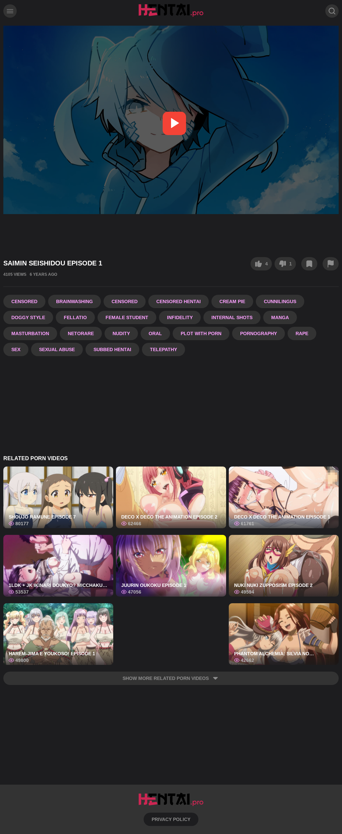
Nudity (121, 333)
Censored (24, 301)
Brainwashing (74, 301)
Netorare (81, 333)
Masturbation (30, 333)
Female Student (127, 317)
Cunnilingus (280, 301)
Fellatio (75, 317)
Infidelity (180, 317)
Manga (280, 317)
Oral (155, 333)
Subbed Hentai (112, 349)
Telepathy (163, 349)
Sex (15, 349)
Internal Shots (231, 317)
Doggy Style (28, 317)
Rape (302, 333)
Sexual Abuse (57, 349)
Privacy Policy (171, 819)
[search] (332, 11)
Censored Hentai (178, 301)
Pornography (258, 333)
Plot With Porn (201, 333)
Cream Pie (232, 301)
